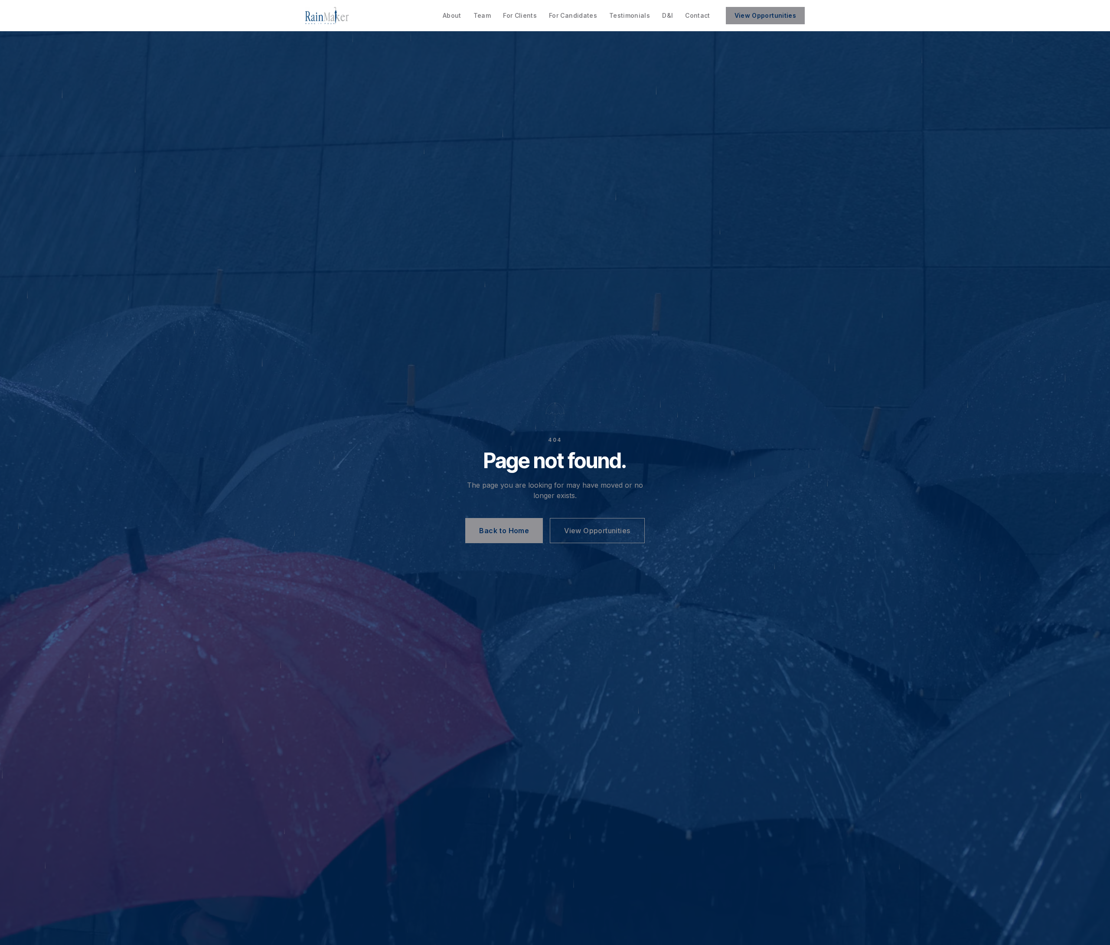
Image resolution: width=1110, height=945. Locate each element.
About (452, 15)
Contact (697, 15)
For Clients (520, 15)
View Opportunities (765, 15)
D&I (667, 15)
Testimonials (629, 15)
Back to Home (504, 530)
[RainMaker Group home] (327, 15)
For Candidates (573, 15)
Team (482, 15)
